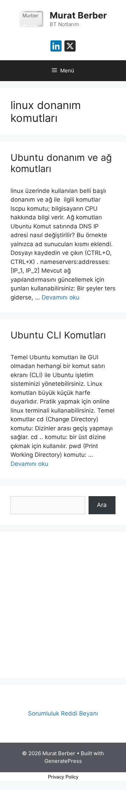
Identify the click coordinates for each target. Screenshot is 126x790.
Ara (102, 504)
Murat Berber (78, 15)
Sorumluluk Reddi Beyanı (63, 713)
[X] (70, 46)
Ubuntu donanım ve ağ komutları (61, 163)
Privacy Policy (63, 777)
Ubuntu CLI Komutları (58, 335)
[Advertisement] (63, 604)
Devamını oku (60, 297)
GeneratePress (63, 761)
